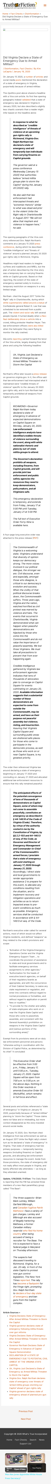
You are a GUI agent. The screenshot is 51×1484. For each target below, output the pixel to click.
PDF (35, 538)
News (41, 1440)
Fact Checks (26, 68)
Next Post (26, 1419)
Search (33, 1440)
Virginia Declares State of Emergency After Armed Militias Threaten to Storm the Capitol (28, 1319)
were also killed (35, 325)
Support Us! (25, 1443)
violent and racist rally (23, 312)
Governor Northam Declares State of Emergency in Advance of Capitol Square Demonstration (27, 1348)
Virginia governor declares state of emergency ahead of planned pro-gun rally (27, 1394)
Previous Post (26, 1411)
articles (39, 76)
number (29, 76)
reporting (17, 339)
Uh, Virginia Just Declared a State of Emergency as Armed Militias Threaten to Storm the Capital (28, 1371)
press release (40, 374)
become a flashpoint (28, 1283)
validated (26, 99)
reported (25, 1280)
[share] (23, 1456)
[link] (8, 1456)
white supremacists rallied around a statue (23, 302)
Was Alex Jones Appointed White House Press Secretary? (16, 1456)
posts (18, 80)
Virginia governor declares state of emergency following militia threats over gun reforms (26, 1328)
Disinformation (11, 68)
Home (9, 1440)
